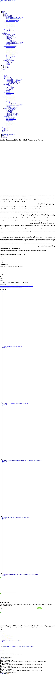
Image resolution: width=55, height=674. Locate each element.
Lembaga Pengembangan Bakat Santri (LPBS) (14, 43)
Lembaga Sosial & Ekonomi (9, 60)
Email (1, 278)
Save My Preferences (7, 672)
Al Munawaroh (9, 86)
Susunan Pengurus (9, 35)
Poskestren (8, 63)
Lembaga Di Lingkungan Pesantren (10, 46)
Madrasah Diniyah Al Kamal (11, 37)
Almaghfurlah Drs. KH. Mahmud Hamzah (13, 18)
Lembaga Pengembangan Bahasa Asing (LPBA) (14, 42)
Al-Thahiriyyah (9, 28)
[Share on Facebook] (2, 260)
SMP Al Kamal (9, 111)
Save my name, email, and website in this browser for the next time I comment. (14, 282)
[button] (27, 72)
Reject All (6, 657)
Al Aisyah (8, 27)
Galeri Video (6, 67)
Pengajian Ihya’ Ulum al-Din (11, 56)
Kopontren (8, 64)
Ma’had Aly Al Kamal (10, 36)
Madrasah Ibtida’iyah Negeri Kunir (12, 113)
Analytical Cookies (4, 666)
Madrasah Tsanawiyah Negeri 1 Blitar (12, 51)
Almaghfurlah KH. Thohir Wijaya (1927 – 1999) (14, 17)
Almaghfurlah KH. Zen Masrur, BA (12, 19)
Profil (3, 12)
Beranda (3, 11)
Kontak (3, 69)
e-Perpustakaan (11, 40)
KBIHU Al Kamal (9, 61)
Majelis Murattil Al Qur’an (11, 38)
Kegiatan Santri (7, 29)
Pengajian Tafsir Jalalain (10, 54)
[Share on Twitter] (2, 261)
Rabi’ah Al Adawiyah (10, 87)
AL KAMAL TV (5, 68)
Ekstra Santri (8, 31)
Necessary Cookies (4, 660)
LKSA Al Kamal (9, 62)
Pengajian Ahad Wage (10, 55)
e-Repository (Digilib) (12, 41)
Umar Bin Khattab (9, 26)
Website (1, 280)
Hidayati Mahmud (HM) (10, 25)
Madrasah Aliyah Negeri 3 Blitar (12, 52)
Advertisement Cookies (5, 669)
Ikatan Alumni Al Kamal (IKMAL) (12, 45)
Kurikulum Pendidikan (8, 15)
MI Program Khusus (9, 48)
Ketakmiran (8, 44)
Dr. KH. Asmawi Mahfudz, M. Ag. (12, 21)
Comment (2, 274)
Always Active (10, 660)
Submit (39, 608)
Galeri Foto (6, 66)
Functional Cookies (4, 663)
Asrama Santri (6, 22)
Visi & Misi (6, 14)
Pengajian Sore (9, 59)
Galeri (3, 65)
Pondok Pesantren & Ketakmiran (9, 34)
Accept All (10, 657)
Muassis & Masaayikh (8, 16)
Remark (9, 663)
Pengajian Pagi (8, 58)
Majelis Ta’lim (6, 53)
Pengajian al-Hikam (9, 57)
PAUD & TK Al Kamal (10, 47)
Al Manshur (8, 85)
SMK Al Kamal (9, 112)
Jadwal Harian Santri (10, 30)
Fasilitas (5, 32)
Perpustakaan (8, 39)
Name (1, 276)
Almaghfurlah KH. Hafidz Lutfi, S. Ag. (13, 20)
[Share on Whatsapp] (2, 262)
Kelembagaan (4, 33)
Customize (2, 657)
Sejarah (5, 13)
